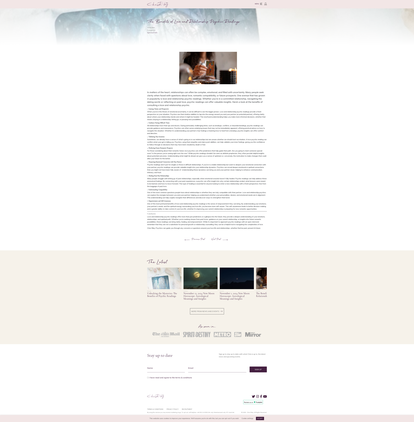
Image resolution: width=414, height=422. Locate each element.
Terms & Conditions (155, 409)
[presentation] (261, 282)
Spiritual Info (152, 32)
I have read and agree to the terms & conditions (170, 377)
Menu (257, 4)
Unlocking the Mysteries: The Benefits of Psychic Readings (162, 295)
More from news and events (205, 311)
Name (150, 368)
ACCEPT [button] (260, 418)
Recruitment (187, 409)
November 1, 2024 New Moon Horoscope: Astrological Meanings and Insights (234, 296)
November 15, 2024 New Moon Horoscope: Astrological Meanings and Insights (198, 296)
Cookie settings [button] (247, 418)
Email (190, 368)
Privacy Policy (173, 409)
